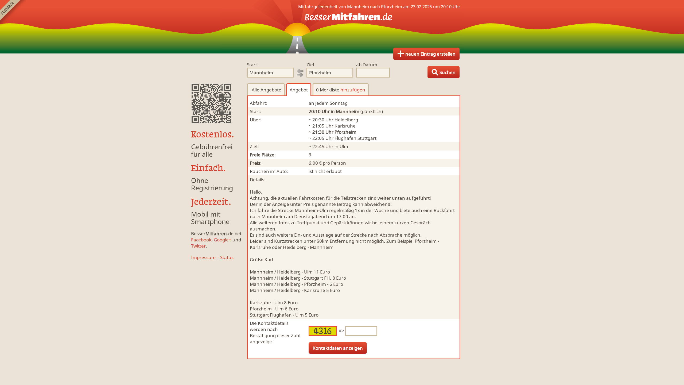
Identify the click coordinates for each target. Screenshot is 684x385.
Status (227, 257)
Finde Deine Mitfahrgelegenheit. (342, 26)
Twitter (198, 246)
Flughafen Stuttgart (355, 138)
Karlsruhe (345, 126)
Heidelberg (346, 120)
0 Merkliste (340, 90)
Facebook (201, 240)
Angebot (299, 90)
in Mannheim (345, 111)
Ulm (344, 146)
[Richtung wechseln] (300, 73)
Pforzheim (345, 132)
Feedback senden (13, 13)
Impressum (203, 257)
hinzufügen (352, 90)
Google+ (222, 240)
